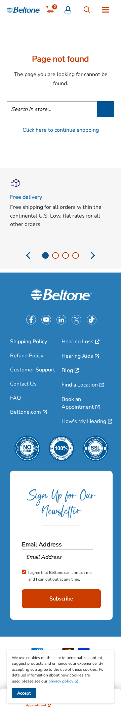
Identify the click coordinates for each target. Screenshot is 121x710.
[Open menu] (105, 9)
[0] (50, 9)
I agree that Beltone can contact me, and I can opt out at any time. (60, 576)
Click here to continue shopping (61, 130)
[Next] (92, 258)
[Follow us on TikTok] (91, 320)
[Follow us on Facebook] (31, 320)
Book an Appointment (78, 403)
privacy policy (60, 681)
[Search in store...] (105, 109)
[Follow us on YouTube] (46, 320)
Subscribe (61, 598)
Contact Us (23, 384)
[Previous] (29, 258)
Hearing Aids (77, 356)
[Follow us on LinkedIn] (61, 320)
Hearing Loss (77, 341)
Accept (24, 693)
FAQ (15, 398)
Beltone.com (25, 412)
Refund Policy (26, 355)
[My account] (68, 9)
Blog (67, 370)
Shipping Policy (28, 341)
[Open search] (87, 9)
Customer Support (32, 369)
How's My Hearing (84, 421)
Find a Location (80, 385)
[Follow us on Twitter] (76, 320)
